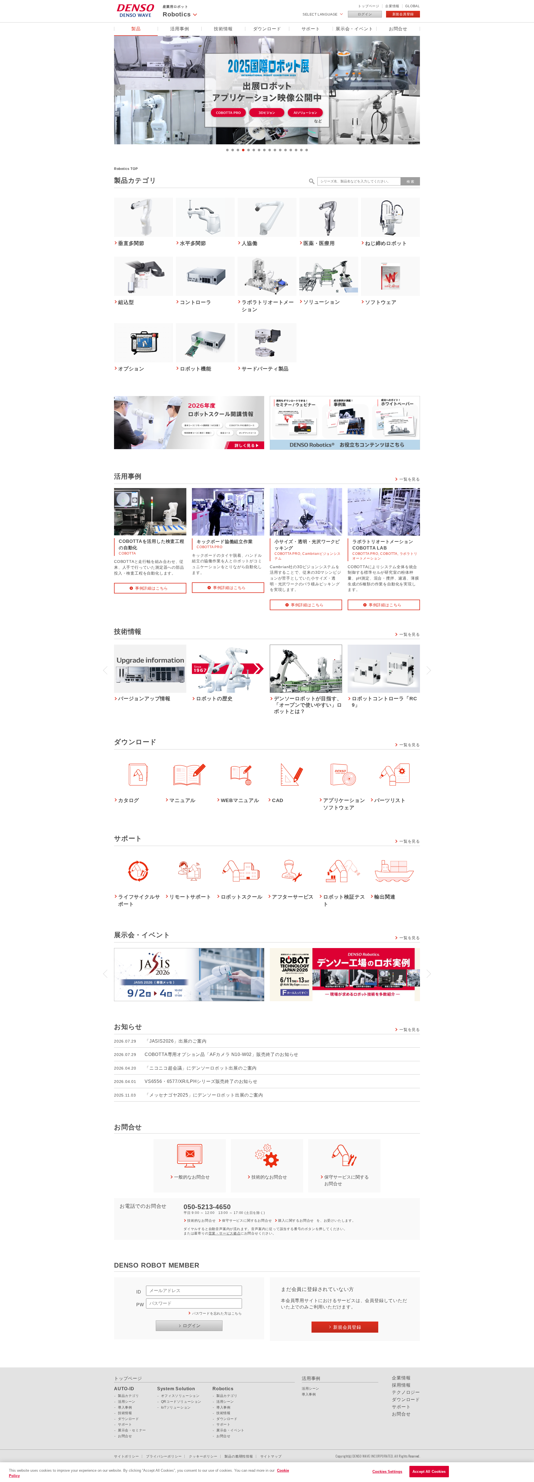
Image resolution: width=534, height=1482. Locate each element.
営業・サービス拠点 (225, 1233)
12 (285, 150)
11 (280, 150)
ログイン (365, 14)
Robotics (222, 1389)
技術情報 (223, 28)
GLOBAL (412, 6)
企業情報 (392, 6)
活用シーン (126, 1402)
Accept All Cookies (429, 1471)
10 (275, 150)
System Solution (176, 1389)
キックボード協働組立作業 (225, 541)
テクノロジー (406, 1392)
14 (296, 150)
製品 (136, 28)
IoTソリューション (176, 1407)
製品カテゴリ (128, 1396)
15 (301, 150)
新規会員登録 (403, 14)
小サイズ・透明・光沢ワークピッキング (307, 545)
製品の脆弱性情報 (238, 1456)
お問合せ (398, 28)
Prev (119, 90)
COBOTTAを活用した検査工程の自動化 (151, 544)
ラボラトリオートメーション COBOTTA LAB (385, 545)
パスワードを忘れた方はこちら (217, 1313)
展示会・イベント (354, 28)
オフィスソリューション (180, 1396)
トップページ (368, 6)
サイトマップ (271, 1456)
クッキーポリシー (203, 1456)
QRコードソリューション (181, 1402)
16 (306, 150)
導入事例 (125, 1407)
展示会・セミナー (132, 1430)
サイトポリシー (126, 1456)
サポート (310, 28)
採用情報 (401, 1385)
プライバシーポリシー (164, 1456)
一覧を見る (409, 479)
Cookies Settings (387, 1471)
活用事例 (179, 28)
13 (291, 150)
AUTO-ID (124, 1389)
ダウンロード (267, 28)
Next (414, 90)
